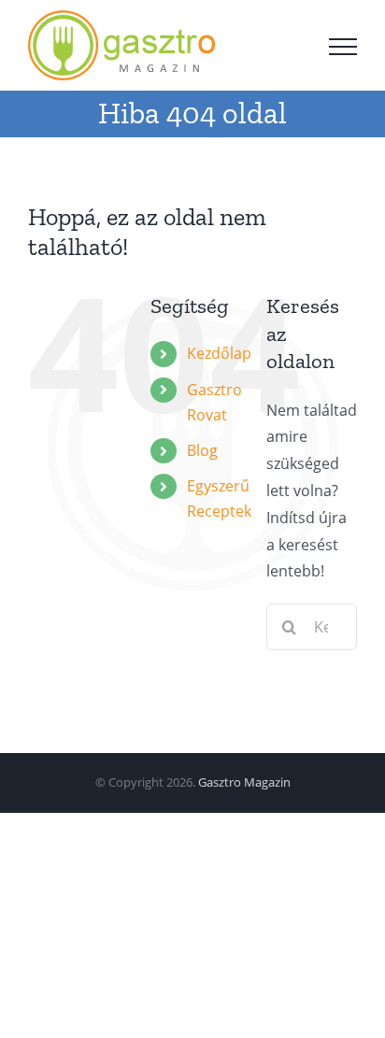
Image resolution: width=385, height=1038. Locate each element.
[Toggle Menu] (343, 46)
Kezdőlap (219, 353)
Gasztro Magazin (244, 782)
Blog (202, 450)
